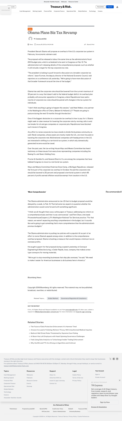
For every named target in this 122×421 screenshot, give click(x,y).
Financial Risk (8, 380)
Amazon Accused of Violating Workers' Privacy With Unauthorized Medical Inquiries (61, 330)
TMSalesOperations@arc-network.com (47, 312)
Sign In (97, 374)
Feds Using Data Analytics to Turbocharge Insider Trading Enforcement (57, 340)
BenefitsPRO (43, 409)
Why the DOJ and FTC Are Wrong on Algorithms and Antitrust (53, 343)
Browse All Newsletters (99, 407)
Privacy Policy (76, 380)
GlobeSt (70, 409)
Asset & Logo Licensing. (83, 312)
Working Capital (9, 377)
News (30, 29)
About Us (52, 375)
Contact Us (53, 383)
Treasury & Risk (82, 409)
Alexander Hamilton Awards (51, 1)
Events (29, 383)
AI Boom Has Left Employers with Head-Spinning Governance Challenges (58, 336)
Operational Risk (9, 386)
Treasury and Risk (41, 38)
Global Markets (8, 389)
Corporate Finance (9, 383)
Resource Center (73, 1)
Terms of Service (77, 377)
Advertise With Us (55, 377)
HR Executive (45, 411)
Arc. (44, 416)
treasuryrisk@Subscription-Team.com (16, 366)
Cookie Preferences (83, 416)
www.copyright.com (71, 309)
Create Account (100, 377)
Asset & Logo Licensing (57, 380)
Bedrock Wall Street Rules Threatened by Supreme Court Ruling (54, 333)
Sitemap (29, 386)
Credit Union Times (57, 409)
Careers (6, 395)
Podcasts (30, 377)
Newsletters (100, 6)
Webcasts (64, 1)
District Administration (59, 411)
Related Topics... (39, 298)
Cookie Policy (76, 375)
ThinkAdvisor (13, 409)
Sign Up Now (105, 402)
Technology (7, 392)
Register (110, 6)
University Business (74, 411)
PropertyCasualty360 (28, 409)
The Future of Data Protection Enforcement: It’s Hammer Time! (54, 326)
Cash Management (10, 375)
